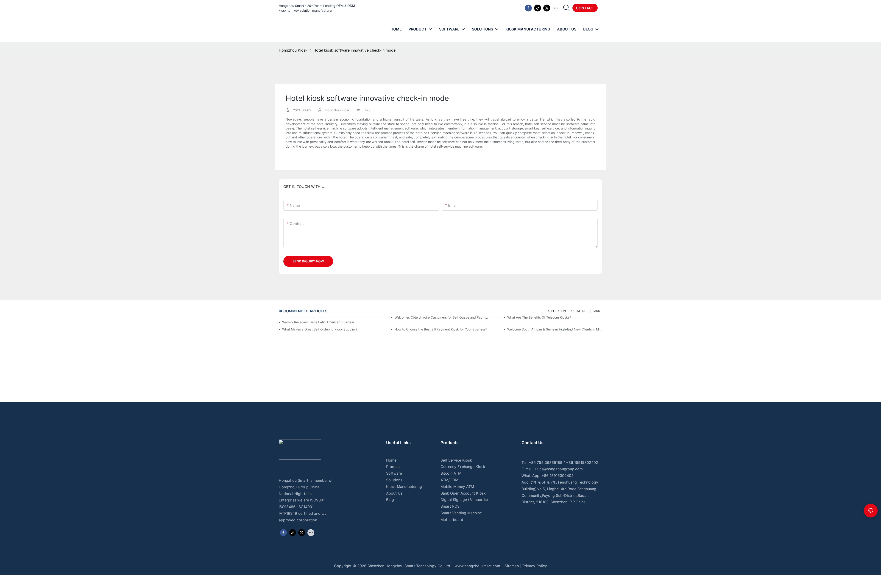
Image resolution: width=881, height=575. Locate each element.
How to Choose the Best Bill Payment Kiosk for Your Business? (441, 329)
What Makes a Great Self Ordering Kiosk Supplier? (319, 329)
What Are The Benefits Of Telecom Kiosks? (539, 317)
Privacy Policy (534, 566)
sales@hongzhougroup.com (559, 469)
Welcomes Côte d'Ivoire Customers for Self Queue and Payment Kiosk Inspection (442, 317)
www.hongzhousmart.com (477, 566)
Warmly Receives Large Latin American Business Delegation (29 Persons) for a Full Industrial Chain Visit (320, 322)
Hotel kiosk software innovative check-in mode (354, 50)
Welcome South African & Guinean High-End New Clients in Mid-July (554, 329)
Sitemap (511, 566)
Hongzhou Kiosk (293, 50)
